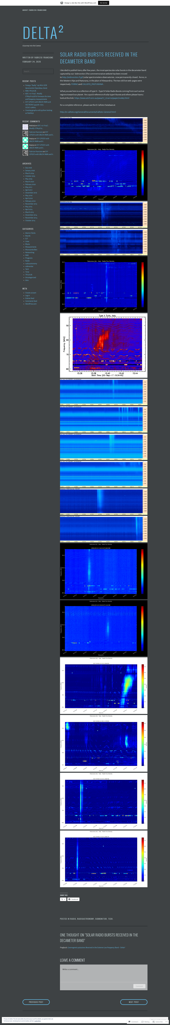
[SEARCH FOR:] (38, 71)
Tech (110, 918)
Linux (27, 241)
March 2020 (29, 182)
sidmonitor (101, 918)
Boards (27, 236)
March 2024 (29, 173)
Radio (73, 918)
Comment (139, 986)
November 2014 (31, 218)
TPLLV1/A (28, 275)
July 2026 (28, 168)
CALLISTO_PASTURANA (92, 84)
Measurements (30, 247)
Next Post (129, 1002)
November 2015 (31, 204)
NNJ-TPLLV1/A (30, 91)
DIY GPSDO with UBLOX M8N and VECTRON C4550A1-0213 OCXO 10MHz (38, 104)
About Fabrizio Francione (35, 10)
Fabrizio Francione (43, 57)
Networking (29, 252)
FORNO (74, 84)
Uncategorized (30, 277)
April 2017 (28, 190)
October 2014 (30, 220)
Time (27, 272)
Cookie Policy (37, 1021)
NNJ (27, 255)
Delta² (44, 32)
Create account (30, 293)
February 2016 (30, 201)
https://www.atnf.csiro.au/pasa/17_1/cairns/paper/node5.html (101, 98)
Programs (28, 258)
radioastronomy (85, 918)
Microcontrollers (31, 250)
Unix (27, 280)
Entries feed (29, 298)
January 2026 (30, 170)
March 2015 (29, 212)
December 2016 (31, 193)
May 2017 (28, 187)
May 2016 (28, 195)
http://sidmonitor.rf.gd (72, 77)
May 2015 (28, 207)
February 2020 (30, 184)
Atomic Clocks (30, 233)
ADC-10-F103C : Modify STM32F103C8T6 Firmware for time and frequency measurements (38, 96)
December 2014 (31, 215)
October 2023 (30, 176)
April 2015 (28, 209)
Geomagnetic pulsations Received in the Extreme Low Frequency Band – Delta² (96, 947)
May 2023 (28, 179)
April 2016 (29, 198)
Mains (27, 244)
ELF (26, 239)
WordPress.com (31, 304)
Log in (27, 295)
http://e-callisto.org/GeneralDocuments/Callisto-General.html (88, 112)
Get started (103, 3)
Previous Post (33, 1002)
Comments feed (31, 301)
